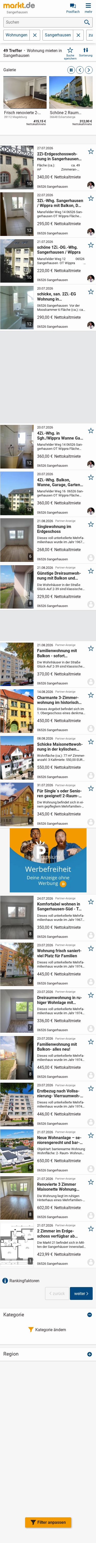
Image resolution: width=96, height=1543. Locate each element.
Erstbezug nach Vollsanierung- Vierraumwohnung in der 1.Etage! (58, 1093)
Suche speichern (70, 57)
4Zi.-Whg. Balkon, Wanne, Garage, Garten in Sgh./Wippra (58, 482)
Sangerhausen (58, 35)
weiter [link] (79, 1293)
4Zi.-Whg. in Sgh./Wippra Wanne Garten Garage (60, 436)
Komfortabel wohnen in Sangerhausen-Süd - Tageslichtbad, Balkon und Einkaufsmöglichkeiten (59, 906)
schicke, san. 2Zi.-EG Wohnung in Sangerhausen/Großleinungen (59, 296)
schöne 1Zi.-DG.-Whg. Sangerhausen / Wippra (59, 250)
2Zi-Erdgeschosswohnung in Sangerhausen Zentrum (58, 156)
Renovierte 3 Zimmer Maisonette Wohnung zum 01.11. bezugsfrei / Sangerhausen (59, 1187)
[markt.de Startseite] (19, 5)
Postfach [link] (73, 12)
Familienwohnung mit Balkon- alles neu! (57, 1047)
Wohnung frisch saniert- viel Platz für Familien (59, 953)
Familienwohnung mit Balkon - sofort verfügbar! (57, 653)
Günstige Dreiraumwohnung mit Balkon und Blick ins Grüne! (59, 576)
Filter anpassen (51, 1522)
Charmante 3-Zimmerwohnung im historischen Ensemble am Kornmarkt (60, 700)
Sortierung (85, 55)
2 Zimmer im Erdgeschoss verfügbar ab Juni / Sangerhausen (56, 1233)
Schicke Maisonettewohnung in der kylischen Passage (60, 747)
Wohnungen (16, 35)
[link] (25, 102)
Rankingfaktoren (24, 1280)
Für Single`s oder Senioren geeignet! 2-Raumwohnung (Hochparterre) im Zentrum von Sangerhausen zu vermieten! (60, 793)
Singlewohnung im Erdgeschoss (54, 529)
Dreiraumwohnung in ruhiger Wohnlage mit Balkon (59, 1000)
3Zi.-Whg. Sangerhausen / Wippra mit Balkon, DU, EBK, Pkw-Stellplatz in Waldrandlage (60, 203)
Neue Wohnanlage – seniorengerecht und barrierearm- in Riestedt (59, 1140)
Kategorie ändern (50, 1329)
